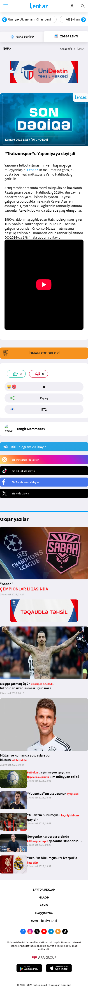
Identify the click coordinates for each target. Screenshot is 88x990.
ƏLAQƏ (44, 897)
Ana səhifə (66, 48)
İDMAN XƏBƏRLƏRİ (44, 353)
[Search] (83, 5)
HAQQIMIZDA (44, 913)
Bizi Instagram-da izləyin (25, 459)
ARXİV (44, 905)
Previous (4, 20)
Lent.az (32, 169)
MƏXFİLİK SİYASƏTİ (44, 921)
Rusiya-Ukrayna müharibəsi (29, 19)
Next (83, 20)
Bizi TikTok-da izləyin (23, 471)
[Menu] (5, 6)
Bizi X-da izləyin (20, 493)
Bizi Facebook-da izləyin (25, 482)
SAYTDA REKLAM (44, 889)
